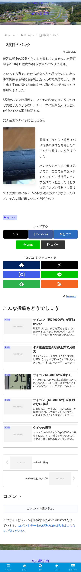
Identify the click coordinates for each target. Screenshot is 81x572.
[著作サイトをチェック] (21, 265)
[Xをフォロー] (59, 265)
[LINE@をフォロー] (59, 274)
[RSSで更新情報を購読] (59, 284)
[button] (53, 244)
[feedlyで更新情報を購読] (21, 284)
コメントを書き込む (40, 508)
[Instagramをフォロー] (21, 274)
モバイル (11, 217)
